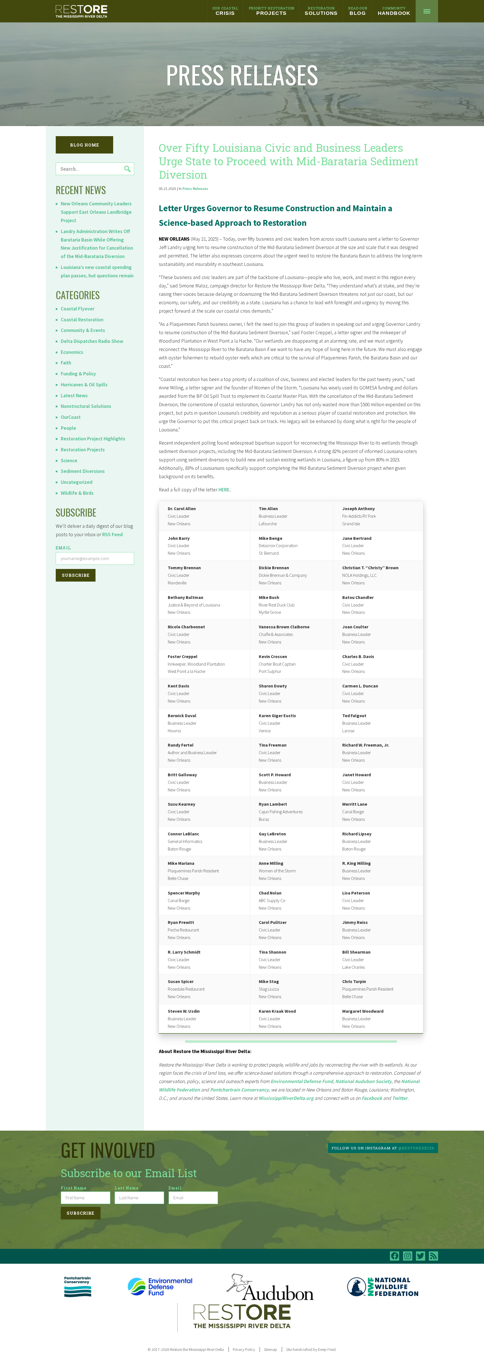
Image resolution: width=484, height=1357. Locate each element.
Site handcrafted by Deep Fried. (311, 1349)
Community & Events (83, 330)
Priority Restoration (271, 11)
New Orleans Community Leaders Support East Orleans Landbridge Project (96, 212)
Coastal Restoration (82, 320)
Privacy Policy (244, 1349)
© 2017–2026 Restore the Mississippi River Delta (186, 1349)
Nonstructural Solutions (86, 406)
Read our (357, 11)
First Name (74, 1188)
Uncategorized (76, 482)
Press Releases (195, 188)
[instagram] (407, 1256)
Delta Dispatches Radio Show (92, 341)
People (68, 428)
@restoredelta (416, 1148)
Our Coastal (225, 11)
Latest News (74, 395)
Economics (72, 352)
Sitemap (270, 1349)
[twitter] (420, 1256)
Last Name (127, 1188)
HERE (223, 490)
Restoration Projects (83, 450)
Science (69, 460)
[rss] (433, 1256)
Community (394, 11)
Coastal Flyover (77, 309)
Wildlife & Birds (77, 493)
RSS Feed (112, 534)
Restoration (321, 11)
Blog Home (84, 145)
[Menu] (427, 11)
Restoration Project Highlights (93, 439)
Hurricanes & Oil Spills (84, 385)
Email (63, 547)
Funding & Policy (78, 374)
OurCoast (71, 417)
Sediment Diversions (83, 471)
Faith (66, 363)
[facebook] (394, 1256)
